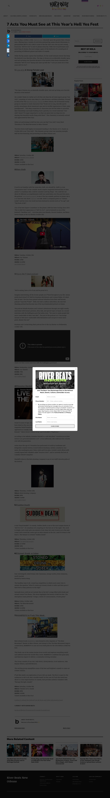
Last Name (39, 422)
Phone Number (40, 401)
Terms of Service (59, 412)
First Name (39, 417)
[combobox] (48, 401)
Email (37, 397)
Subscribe (55, 426)
